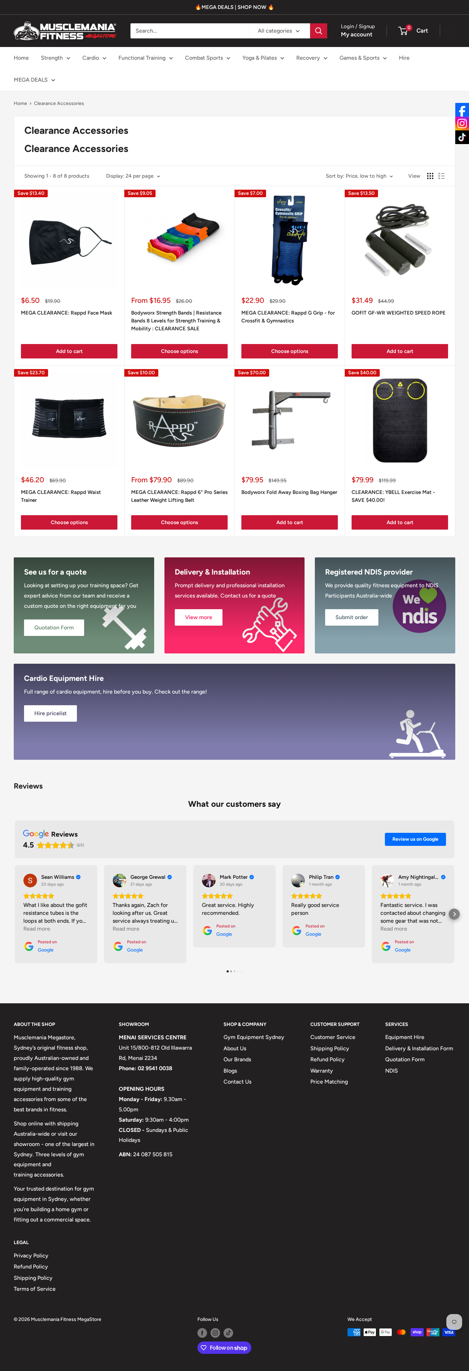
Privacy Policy (31, 1255)
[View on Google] (30, 880)
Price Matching (329, 1081)
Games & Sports (359, 58)
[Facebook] (462, 110)
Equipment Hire (404, 1037)
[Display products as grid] (430, 176)
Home (21, 58)
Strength (52, 58)
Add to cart (69, 351)
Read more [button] (36, 928)
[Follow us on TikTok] (228, 1333)
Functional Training (141, 58)
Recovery (308, 58)
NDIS (391, 1070)
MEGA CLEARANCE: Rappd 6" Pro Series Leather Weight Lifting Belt (179, 496)
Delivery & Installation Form (419, 1048)
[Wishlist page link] (447, 30)
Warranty (321, 1070)
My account (357, 34)
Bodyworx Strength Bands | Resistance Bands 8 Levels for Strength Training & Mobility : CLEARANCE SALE (176, 321)
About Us (235, 1048)
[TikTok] (462, 137)
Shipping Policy (329, 1048)
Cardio (90, 58)
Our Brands (237, 1059)
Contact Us (237, 1081)
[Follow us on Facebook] (202, 1333)
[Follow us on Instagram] (215, 1333)
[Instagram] (462, 123)
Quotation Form (405, 1059)
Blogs (230, 1070)
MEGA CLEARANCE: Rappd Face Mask (66, 313)
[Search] (318, 30)
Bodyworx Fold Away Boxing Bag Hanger (289, 492)
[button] (14, 914)
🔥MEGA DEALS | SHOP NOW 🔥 (234, 7)
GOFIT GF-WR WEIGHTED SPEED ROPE (399, 313)
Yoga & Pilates (259, 58)
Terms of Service (35, 1289)
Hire (404, 58)
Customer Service (332, 1037)
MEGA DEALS (31, 79)
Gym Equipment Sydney (254, 1037)
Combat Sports (204, 58)
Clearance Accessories (59, 103)
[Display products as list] (441, 176)
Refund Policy (327, 1059)
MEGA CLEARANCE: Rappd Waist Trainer (61, 496)
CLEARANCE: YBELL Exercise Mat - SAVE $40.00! (393, 496)
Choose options (179, 351)
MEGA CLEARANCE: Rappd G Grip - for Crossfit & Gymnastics (288, 317)
